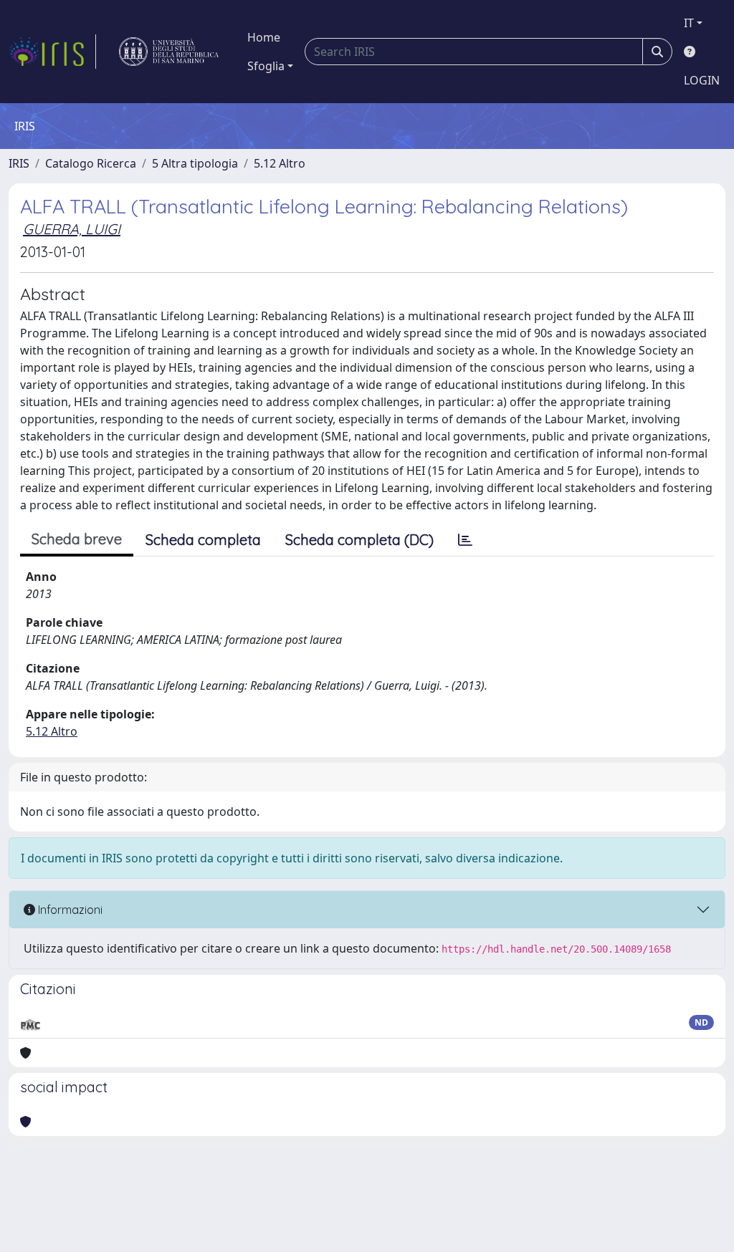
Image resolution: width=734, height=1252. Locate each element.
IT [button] (689, 23)
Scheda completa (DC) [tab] (359, 540)
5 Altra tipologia (195, 163)
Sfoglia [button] (266, 66)
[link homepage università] (169, 51)
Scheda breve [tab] (77, 539)
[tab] (465, 540)
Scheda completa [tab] (203, 540)
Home (263, 37)
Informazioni (69, 909)
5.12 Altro (279, 163)
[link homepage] (52, 51)
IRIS (19, 163)
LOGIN (702, 80)
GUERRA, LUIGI (71, 229)
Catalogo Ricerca (90, 163)
